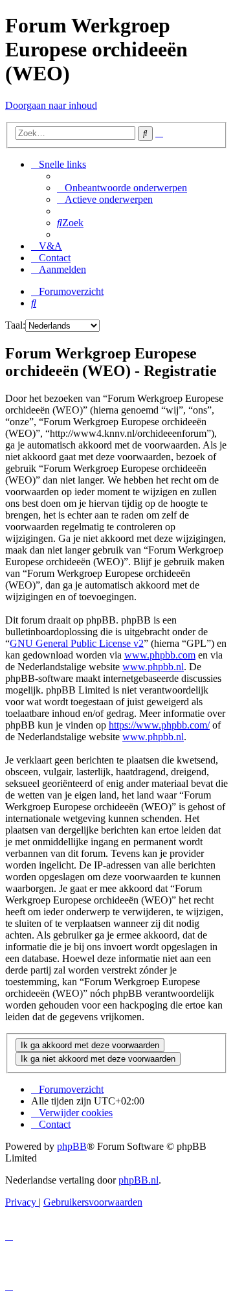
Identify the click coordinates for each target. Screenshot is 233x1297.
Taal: (15, 325)
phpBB (72, 1146)
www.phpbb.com (159, 654)
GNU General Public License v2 (77, 643)
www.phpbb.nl (153, 666)
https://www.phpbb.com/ (159, 724)
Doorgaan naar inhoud (51, 105)
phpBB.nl (138, 1180)
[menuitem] (122, 187)
